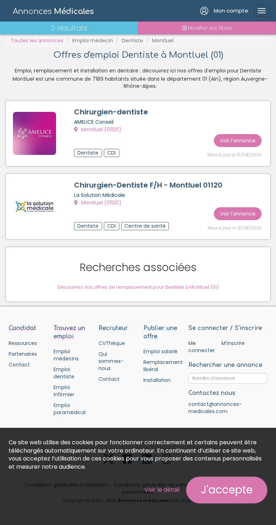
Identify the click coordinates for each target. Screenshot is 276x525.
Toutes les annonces (37, 40)
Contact (19, 364)
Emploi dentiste (64, 373)
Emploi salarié (160, 351)
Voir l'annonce (238, 140)
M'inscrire (233, 343)
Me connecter (201, 347)
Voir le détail (161, 490)
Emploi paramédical (70, 409)
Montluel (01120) (100, 129)
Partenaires (23, 354)
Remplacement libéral (160, 366)
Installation (157, 380)
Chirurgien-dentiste (111, 112)
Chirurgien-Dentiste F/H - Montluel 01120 (148, 185)
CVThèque (111, 343)
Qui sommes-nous (111, 361)
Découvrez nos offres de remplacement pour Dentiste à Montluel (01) (138, 287)
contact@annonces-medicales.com (215, 408)
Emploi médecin (92, 40)
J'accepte (227, 489)
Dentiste (132, 40)
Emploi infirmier (64, 391)
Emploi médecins (66, 355)
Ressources (23, 343)
